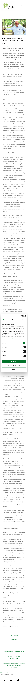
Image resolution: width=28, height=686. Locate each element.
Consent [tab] (5, 319)
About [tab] (22, 319)
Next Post (14, 639)
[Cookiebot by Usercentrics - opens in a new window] (20, 316)
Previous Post (14, 635)
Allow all (14, 361)
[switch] (24, 347)
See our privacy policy (7, 338)
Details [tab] (14, 319)
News (4, 46)
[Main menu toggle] (25, 6)
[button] (21, 6)
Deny (14, 369)
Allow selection (14, 365)
